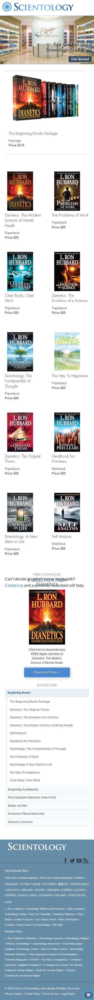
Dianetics (31, 938)
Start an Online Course (54, 948)
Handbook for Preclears (63, 458)
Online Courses (24, 919)
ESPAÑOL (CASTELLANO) (21, 895)
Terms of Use (51, 993)
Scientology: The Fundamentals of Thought (18, 381)
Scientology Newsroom (46, 943)
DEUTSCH (13, 889)
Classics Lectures (20, 822)
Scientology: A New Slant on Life (21, 539)
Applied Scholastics (30, 964)
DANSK (79, 877)
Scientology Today (15, 914)
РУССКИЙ (49, 884)
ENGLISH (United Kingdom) (56, 877)
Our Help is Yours (45, 919)
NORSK (40, 889)
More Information (68, 919)
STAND (34, 959)
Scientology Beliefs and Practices (45, 908)
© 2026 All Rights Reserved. (42, 988)
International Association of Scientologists (53, 954)
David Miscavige (72, 943)
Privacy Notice (13, 993)
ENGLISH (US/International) (21, 877)
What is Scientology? (19, 943)
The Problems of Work (70, 215)
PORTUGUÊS (77, 895)
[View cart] (88, 995)
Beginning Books (19, 692)
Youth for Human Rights (50, 970)
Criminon (75, 959)
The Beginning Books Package (33, 133)
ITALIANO (60, 895)
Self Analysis (62, 536)
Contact (9, 924)
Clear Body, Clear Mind (19, 298)
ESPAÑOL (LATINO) (73, 889)
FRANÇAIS (11, 884)
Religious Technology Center (21, 948)
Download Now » (47, 672)
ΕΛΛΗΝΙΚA (45, 895)
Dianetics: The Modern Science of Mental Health (23, 220)
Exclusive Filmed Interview (26, 813)
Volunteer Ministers (64, 914)
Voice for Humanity (40, 914)
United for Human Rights (19, 970)
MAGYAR (27, 889)
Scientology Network (51, 938)
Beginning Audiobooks (23, 789)
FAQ (80, 914)
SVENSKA (53, 889)
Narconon (10, 964)
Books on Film (17, 805)
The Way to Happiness (54, 959)
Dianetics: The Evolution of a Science (69, 298)
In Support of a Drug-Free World (62, 964)
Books (8, 919)
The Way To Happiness (70, 376)
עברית (24, 884)
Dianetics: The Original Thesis (22, 458)
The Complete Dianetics (32, 797)
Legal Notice (68, 993)
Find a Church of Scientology (33, 924)
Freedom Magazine (16, 959)
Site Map (58, 924)
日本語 (36, 884)
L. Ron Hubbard (14, 908)
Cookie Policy (32, 993)
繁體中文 (63, 884)
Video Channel (75, 908)
